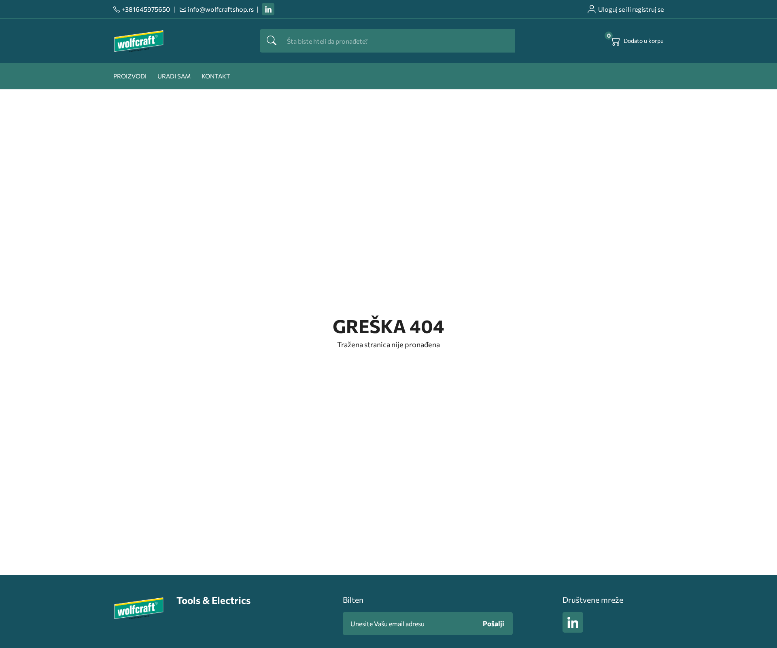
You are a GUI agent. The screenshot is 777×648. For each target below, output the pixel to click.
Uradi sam (174, 76)
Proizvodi (129, 76)
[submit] (271, 41)
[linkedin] (268, 9)
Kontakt (216, 76)
